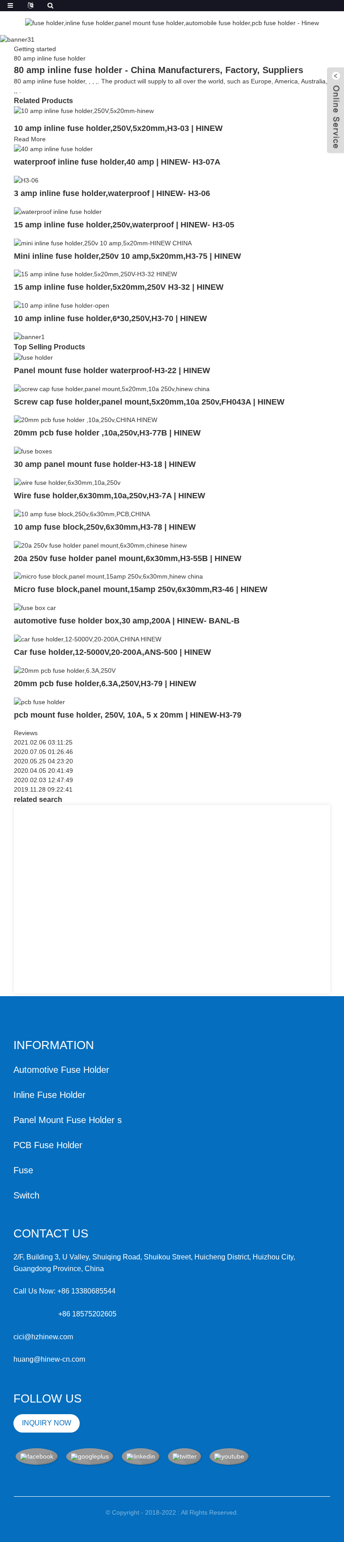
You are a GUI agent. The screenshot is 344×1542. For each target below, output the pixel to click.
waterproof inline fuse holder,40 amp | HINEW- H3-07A (117, 161)
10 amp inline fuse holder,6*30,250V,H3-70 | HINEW (110, 318)
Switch (26, 1195)
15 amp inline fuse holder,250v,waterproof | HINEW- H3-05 (124, 224)
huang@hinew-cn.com (49, 1359)
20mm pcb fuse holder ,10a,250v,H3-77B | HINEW (107, 432)
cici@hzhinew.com (43, 1337)
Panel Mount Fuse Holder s (67, 1120)
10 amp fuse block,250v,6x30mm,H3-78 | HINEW (105, 527)
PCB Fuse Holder (47, 1145)
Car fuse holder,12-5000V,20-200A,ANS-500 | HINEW (112, 652)
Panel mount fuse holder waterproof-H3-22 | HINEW (112, 370)
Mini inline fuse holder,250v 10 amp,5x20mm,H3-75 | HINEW (127, 256)
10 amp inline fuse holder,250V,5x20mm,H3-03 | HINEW (118, 128)
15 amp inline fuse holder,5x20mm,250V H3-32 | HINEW (119, 287)
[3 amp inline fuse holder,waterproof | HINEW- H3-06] (26, 179)
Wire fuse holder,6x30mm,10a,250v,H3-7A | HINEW (109, 495)
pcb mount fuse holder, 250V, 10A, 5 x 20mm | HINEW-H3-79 (127, 714)
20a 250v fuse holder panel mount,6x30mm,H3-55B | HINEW (127, 558)
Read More (30, 139)
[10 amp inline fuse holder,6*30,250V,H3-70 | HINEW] (61, 305)
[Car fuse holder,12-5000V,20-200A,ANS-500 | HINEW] (87, 638)
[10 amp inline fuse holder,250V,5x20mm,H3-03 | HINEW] (84, 110)
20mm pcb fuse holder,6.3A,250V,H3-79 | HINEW (105, 683)
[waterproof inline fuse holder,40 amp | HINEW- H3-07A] (53, 148)
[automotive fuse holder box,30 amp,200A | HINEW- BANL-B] (35, 607)
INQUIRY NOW (46, 1423)
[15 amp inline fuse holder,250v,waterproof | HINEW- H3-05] (58, 211)
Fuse (23, 1170)
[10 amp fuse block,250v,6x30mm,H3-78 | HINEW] (82, 513)
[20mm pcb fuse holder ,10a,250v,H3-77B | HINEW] (85, 419)
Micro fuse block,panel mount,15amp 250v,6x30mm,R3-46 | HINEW (140, 589)
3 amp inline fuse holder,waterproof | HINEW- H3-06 (112, 193)
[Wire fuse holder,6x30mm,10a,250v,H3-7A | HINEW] (67, 482)
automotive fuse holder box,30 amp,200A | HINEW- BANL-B (127, 620)
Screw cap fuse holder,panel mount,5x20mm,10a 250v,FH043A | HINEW (149, 401)
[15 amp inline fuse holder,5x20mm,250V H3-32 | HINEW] (95, 274)
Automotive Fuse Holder (61, 1070)
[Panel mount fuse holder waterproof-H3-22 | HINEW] (33, 357)
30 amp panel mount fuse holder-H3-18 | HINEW (105, 464)
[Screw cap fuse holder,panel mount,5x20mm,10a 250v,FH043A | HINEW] (112, 388)
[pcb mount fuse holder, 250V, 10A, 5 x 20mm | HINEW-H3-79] (39, 701)
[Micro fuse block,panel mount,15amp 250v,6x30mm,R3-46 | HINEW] (108, 576)
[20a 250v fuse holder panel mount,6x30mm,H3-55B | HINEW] (100, 545)
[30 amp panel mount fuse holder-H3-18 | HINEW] (33, 450)
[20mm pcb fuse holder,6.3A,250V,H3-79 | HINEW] (65, 670)
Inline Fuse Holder (49, 1095)
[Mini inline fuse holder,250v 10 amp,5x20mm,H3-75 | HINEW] (103, 242)
